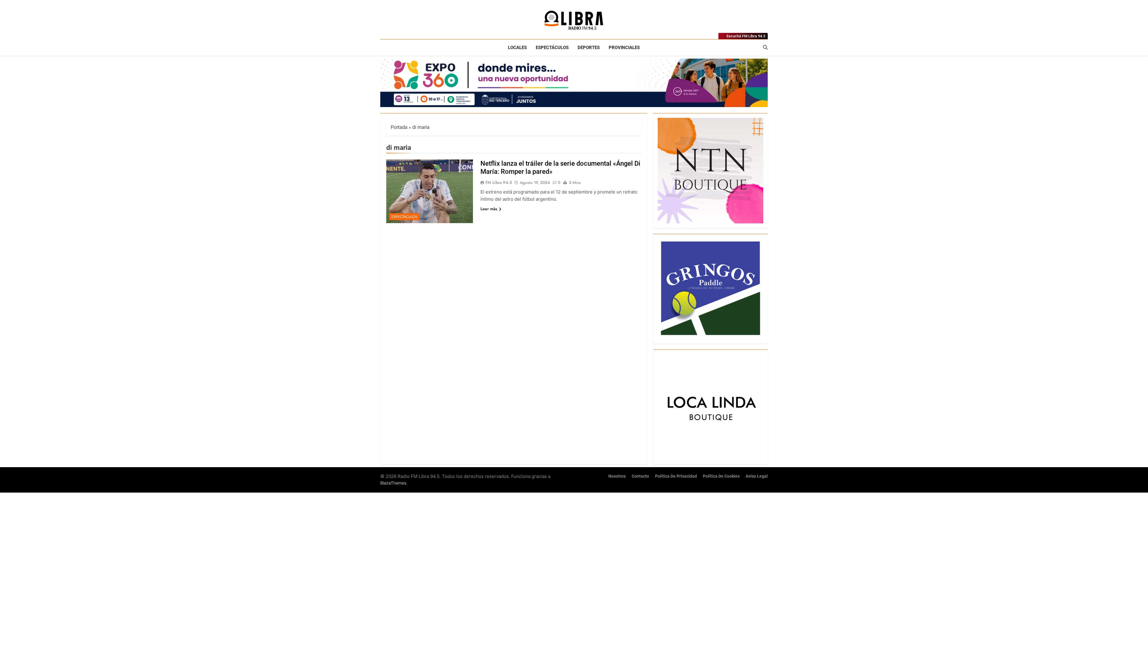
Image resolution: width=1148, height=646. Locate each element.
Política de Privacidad (676, 476)
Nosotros (617, 476)
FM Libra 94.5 (499, 182)
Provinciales (624, 47)
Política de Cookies (721, 476)
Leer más (488, 209)
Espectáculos (552, 47)
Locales (517, 47)
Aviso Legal (757, 476)
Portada (399, 127)
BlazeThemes (393, 482)
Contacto (640, 476)
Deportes (589, 47)
